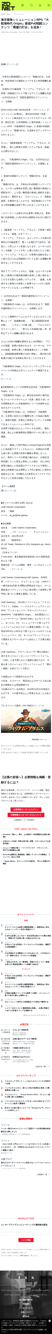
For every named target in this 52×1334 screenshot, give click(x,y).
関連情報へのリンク (39, 739)
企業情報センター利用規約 (24, 820)
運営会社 (26, 1316)
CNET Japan (24, 1255)
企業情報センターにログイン (26, 809)
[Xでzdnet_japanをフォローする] (26, 1277)
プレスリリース (19, 14)
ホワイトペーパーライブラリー (35, 1015)
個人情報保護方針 (26, 1300)
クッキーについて (26, 1308)
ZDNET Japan (5, 14)
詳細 (40, 1329)
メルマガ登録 (26, 1240)
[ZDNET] (8, 5)
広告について (26, 1312)
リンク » (12, 64)
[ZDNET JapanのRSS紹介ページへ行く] (32, 1277)
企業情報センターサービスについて (26, 815)
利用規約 (26, 1304)
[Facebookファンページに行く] (19, 1277)
